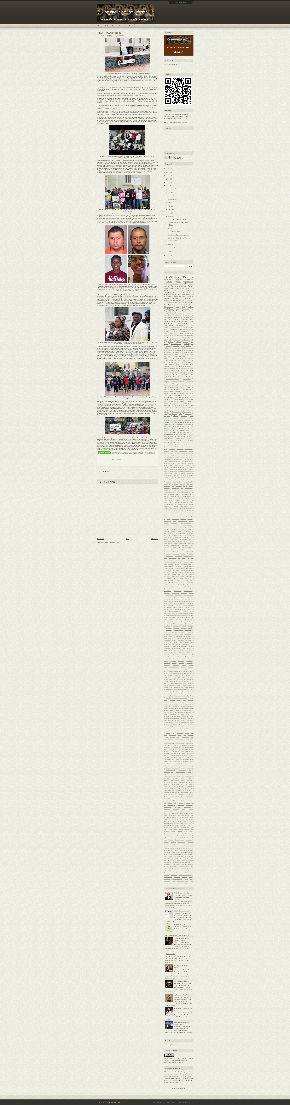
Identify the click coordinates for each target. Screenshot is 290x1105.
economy (168, 346)
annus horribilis (179, 465)
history (185, 391)
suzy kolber (190, 829)
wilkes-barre (173, 436)
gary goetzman (172, 601)
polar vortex (179, 766)
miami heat (168, 702)
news (179, 311)
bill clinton (170, 342)
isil (191, 642)
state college (187, 420)
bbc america (186, 480)
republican (181, 301)
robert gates (189, 786)
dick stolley (172, 552)
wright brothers (168, 438)
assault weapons (168, 473)
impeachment (188, 634)
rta (168, 792)
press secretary (182, 770)
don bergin (183, 554)
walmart (180, 366)
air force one (185, 309)
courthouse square (176, 529)
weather (170, 870)
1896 (191, 440)
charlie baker (189, 508)
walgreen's (186, 866)
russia (182, 792)
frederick (191, 593)
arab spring (189, 467)
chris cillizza (188, 512)
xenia (174, 881)
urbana (180, 428)
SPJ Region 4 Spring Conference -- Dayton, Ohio (182, 925)
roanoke (182, 786)
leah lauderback (168, 675)
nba (172, 724)
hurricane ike (190, 632)
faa (171, 578)
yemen (186, 881)
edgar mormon (167, 562)
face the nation (177, 578)
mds (192, 696)
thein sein (177, 844)
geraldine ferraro (177, 607)
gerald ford (168, 607)
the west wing (182, 842)
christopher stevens (179, 517)
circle (168, 519)
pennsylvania (168, 315)
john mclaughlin (173, 656)
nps (184, 739)
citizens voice (175, 519)
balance (189, 477)
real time (189, 778)
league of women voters (186, 673)
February (171, 248)
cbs (171, 313)
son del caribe (172, 815)
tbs (175, 833)
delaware (173, 547)
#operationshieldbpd (169, 368)
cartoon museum (168, 500)
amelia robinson (178, 459)
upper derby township (188, 860)
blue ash (172, 377)
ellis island (166, 570)
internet (166, 642)
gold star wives (187, 611)
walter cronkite (168, 317)
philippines (185, 761)
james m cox (167, 648)
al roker (183, 453)
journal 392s (172, 401)
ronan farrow (179, 790)
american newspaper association (172, 461)
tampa (185, 831)
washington (183, 868)
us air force (188, 315)
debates (167, 545)
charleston (181, 508)
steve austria (185, 364)
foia (166, 589)
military (187, 708)
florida (165, 389)
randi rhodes (175, 778)
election (177, 313)
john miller (181, 656)
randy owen (167, 416)
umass (183, 286)
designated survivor (168, 550)
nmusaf (183, 410)
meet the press (184, 329)
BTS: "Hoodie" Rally (109, 33)
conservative (190, 381)
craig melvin (188, 529)
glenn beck (181, 609)
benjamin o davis (177, 482)
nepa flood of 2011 (168, 726)
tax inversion (169, 833)
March (170, 244)
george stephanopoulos (188, 605)
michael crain (167, 704)
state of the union (176, 821)
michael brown (177, 702)
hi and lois (169, 350)
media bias (168, 698)
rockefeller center (176, 788)
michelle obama (186, 403)
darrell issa (170, 535)
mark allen (177, 689)
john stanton (177, 658)
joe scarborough (180, 397)
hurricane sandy (178, 393)
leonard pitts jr (187, 675)
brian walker (177, 490)
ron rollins (190, 358)
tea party (187, 422)
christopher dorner (186, 514)
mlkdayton (178, 710)
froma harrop (167, 599)
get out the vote (188, 607)
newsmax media (174, 731)
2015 (168, 175)
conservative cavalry (174, 527)
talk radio (173, 831)
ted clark (180, 833)
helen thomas (167, 626)
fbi (179, 582)
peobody (186, 755)
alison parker (190, 455)
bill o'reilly (181, 375)
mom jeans (178, 712)
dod (192, 344)
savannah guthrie (181, 800)
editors (185, 562)
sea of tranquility (172, 805)
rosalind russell (188, 790)
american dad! (188, 459)
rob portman (184, 416)
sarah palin (183, 418)
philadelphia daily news (175, 759)
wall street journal (185, 432)
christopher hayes (168, 517)
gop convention (189, 613)
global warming (168, 611)
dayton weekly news (139, 452)
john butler (173, 652)
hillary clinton (177, 292)
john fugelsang (185, 654)
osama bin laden (173, 749)
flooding (191, 586)
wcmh (190, 868)
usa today (175, 430)
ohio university (176, 412)
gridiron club (180, 617)
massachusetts (185, 694)
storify (175, 823)
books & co (179, 486)
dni (192, 552)
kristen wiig (183, 669)
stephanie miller (174, 364)
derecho (190, 547)
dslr (179, 558)
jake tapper (189, 646)
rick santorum (185, 333)
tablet (175, 422)
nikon (185, 735)
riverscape (176, 786)
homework (183, 628)
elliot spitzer (189, 568)
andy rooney (190, 463)
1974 (169, 442)
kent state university (174, 667)
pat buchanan (190, 749)
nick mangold (172, 735)
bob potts (189, 484)
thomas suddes (179, 424)
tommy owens (175, 852)
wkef (116, 459)
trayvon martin (148, 453)
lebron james (178, 675)
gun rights (114, 453)
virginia (174, 432)
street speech (183, 825)
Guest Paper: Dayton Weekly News (178, 235)
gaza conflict (189, 601)
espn (182, 346)
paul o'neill (185, 751)
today (179, 325)
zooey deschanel (181, 883)
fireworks (189, 584)
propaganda (166, 774)
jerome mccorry (177, 650)
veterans (189, 430)
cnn (175, 286)
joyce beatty (167, 665)
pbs (190, 356)
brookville (166, 492)
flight (186, 586)
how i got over (179, 630)
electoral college (187, 564)
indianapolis (178, 350)
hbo (174, 311)
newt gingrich (168, 410)
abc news (168, 447)
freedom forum (169, 595)
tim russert (171, 848)
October (170, 196)
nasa (175, 405)
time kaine (183, 848)
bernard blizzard (188, 482)
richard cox (166, 784)
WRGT (148, 404)
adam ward (172, 449)
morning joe (168, 716)
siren (170, 811)
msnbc (169, 281)
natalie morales (180, 720)
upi (173, 366)
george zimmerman (150, 452)
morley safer (181, 714)
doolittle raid (180, 385)
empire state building (185, 572)
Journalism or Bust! (114, 1102)
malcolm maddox (178, 687)
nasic (180, 405)
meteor (184, 700)
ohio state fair (180, 743)
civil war (190, 519)
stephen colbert (168, 422)
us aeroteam (168, 862)
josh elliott (189, 661)
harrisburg (172, 622)
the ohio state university (178, 335)
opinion (188, 292)
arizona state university (181, 469)
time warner (188, 424)
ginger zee (174, 609)
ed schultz (176, 346)
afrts (170, 340)
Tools (114, 26)
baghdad (166, 477)
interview (168, 395)
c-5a (182, 494)
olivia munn (183, 745)
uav (177, 858)
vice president (185, 864)
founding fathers (184, 589)
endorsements (167, 574)
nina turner (190, 735)
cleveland (186, 344)
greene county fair (182, 615)
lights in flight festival (171, 679)
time (177, 848)
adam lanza (186, 447)
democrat (184, 547)
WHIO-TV (116, 407)
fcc (183, 582)
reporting (186, 305)
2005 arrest (134, 215)
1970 (165, 442)
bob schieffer (167, 486)
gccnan (165, 603)
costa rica (166, 529)
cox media (187, 299)
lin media (181, 679)
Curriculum (122, 26)
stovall (190, 823)
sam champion (189, 794)
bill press (178, 342)
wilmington (184, 877)
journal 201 (181, 663)
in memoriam (187, 313)
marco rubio (169, 689)
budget (172, 492)
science (170, 803)
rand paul (166, 778)
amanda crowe (188, 457)
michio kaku (173, 708)
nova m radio (178, 739)
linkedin (179, 681)
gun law (121, 299)
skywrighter (172, 813)
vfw (174, 864)
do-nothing (168, 554)
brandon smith (188, 488)
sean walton (189, 805)
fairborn (187, 288)
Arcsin (168, 1102)
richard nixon (188, 784)
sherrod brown (182, 360)
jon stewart (175, 399)
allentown (174, 457)
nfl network (180, 733)
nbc (174, 301)
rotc (165, 792)
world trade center (177, 879)
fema (170, 584)
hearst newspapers (178, 624)
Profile (107, 26)
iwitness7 (179, 644)
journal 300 (189, 663)
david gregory (187, 383)
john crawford (170, 321)
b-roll (181, 475)
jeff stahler (188, 395)
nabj (165, 720)
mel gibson (172, 700)
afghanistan (166, 451)
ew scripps (166, 578)
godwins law (177, 611)
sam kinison (178, 796)
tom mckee (182, 850)
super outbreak (173, 829)
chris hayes (167, 514)
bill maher (172, 375)
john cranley (189, 652)
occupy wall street (179, 356)
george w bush (174, 389)
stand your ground (138, 453)
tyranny (186, 856)
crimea (172, 531)
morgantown (173, 714)
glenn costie (189, 609)
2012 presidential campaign (183, 442)
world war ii (182, 436)
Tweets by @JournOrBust (171, 65)
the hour (171, 840)
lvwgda (190, 683)
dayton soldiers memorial (180, 543)
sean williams (168, 807)
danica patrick (171, 533)
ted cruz (187, 833)
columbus (178, 288)
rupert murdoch (174, 418)
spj (181, 315)
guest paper (167, 296)
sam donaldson (169, 796)
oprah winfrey (185, 747)
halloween (186, 619)
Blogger (182, 1088)
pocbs (171, 766)
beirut (192, 480)
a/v (188, 277)
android (184, 463)
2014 (168, 179)
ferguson (175, 584)
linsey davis (187, 681)
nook (178, 737)
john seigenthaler (168, 658)
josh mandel (167, 663)
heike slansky (188, 624)
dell (179, 547)
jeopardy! (189, 648)
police (180, 414)
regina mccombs (175, 780)
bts (117, 452)
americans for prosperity (187, 461)
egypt (165, 387)
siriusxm (179, 811)
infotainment (167, 640)
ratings (182, 778)
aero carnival (188, 449)
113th (176, 440)
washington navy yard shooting (172, 434)
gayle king (181, 601)
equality (174, 574)
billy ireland (175, 484)
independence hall (180, 636)
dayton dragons (168, 541)
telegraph (178, 836)
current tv (177, 319)
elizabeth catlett (188, 566)
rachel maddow (174, 333)
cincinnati (181, 303)
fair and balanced (188, 578)
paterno (167, 751)
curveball (183, 531)
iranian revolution (178, 642)
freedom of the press (188, 595)
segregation (177, 807)
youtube (178, 438)
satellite (173, 800)
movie (173, 323)
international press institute (185, 640)
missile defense (169, 710)
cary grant (185, 500)
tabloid (167, 831)
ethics (182, 576)
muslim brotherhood (174, 718)
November (171, 192)
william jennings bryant (185, 875)
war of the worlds (173, 868)
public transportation (187, 774)
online (186, 311)
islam (168, 644)
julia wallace (176, 665)
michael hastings (187, 704)
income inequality (168, 636)
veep (170, 864)
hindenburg (190, 626)
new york (171, 728)
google (173, 613)
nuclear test (167, 741)
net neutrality (186, 726)
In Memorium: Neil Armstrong (183, 1008)
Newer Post (100, 539)
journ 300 (174, 663)
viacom (178, 864)
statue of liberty (187, 821)
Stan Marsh (122, 448)
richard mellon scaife (177, 784)
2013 (168, 182)
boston (190, 486)
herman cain (190, 348)
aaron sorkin (190, 445)
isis (165, 644)
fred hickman (184, 593)
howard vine (188, 630)
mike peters (167, 405)
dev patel (177, 550)
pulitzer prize (188, 414)
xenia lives (180, 881)
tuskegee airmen (179, 856)
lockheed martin (173, 683)
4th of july (171, 445)
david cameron (167, 537)
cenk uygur (190, 377)
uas (173, 858)
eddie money (179, 560)
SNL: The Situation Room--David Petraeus (182, 1023)
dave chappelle (179, 535)
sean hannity (181, 805)
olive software (174, 745)
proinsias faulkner (180, 772)
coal (182, 523)
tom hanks (168, 850)
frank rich (188, 346)
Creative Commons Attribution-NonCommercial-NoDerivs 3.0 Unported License (178, 1060)
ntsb (191, 739)
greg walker (172, 617)
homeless (176, 628)
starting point (175, 819)
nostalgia (170, 739)
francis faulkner (188, 591)
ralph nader (189, 776)
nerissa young (178, 726)
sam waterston (170, 360)
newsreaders (183, 731)
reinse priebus (190, 780)
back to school (188, 475)
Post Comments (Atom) (112, 542)
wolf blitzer (167, 879)
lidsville (191, 677)
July (169, 206)
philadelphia (167, 358)
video (192, 864)
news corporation (186, 408)
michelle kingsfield (187, 706)
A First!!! (170, 228)
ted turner (171, 836)
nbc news (176, 354)
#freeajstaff (188, 366)
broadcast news (187, 490)
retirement (173, 782)
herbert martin (176, 626)
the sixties (173, 842)
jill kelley (189, 650)
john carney (181, 652)
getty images (167, 609)
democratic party (188, 319)
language (176, 671)
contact (183, 527)
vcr (166, 864)
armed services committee (176, 471)
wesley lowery (189, 870)
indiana (189, 636)
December (171, 189)
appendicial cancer (168, 467)
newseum (184, 354)
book (173, 486)
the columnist (176, 838)
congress (185, 327)
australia (170, 475)
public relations (175, 774)
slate (187, 813)
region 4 (183, 358)
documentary (176, 554)
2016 (168, 172)
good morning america (170, 348)
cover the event (107, 408)
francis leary (167, 593)
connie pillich (184, 525)
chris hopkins (176, 514)
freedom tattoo (169, 597)
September (171, 199)
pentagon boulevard (176, 755)
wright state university (175, 338)
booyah (185, 486)
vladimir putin (173, 866)
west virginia (181, 872)
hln (190, 391)
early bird (171, 560)
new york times (180, 296)
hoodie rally (121, 453)
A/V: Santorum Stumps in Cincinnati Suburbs (181, 939)
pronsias (189, 772)
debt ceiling (185, 545)
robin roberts (167, 788)
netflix (186, 405)
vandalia (182, 430)
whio (113, 459)
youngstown (172, 883)
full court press (176, 599)
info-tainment (188, 638)
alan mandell (190, 453)
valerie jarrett (190, 862)
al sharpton (176, 340)
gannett (165, 601)
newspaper (178, 279)
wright (186, 879)
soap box (190, 301)
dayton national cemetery (180, 541)
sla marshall (180, 813)
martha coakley (184, 692)
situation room (186, 811)
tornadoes (191, 852)
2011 (168, 255)
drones (165, 558)
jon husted (184, 658)
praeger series (190, 768)
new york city (176, 408)
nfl (173, 733)
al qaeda (177, 453)
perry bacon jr (173, 414)
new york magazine (181, 728)
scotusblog (181, 803)
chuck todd (176, 299)
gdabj (170, 603)
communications (175, 327)
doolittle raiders (188, 556)
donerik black (178, 556)
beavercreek (171, 303)
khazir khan (190, 667)
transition (179, 854)
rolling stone (171, 790)
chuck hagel (189, 517)
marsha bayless (174, 692)
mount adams (177, 716)
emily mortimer (174, 387)
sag (169, 794)
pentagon (166, 755)
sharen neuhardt (169, 325)
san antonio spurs (174, 798)
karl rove (184, 665)
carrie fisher (178, 498)
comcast (174, 381)
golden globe (167, 613)
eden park (188, 385)
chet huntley (187, 510)
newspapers (184, 331)
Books (131, 26)
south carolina (185, 815)
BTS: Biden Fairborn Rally (182, 911)
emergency (168, 572)
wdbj (165, 870)
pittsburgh (179, 764)
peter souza (182, 757)
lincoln (187, 679)
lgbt (174, 677)
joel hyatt (189, 397)
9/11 (165, 319)
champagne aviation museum (180, 506)
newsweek (190, 731)
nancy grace (171, 720)
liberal (178, 677)
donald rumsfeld (169, 556)
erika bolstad (167, 576)
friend (176, 597)
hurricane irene (169, 634)
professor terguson (168, 772)
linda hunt (172, 681)
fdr (187, 582)
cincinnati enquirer (176, 344)
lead (177, 673)
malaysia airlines (168, 687)
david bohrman (188, 535)
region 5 (183, 780)
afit (172, 451)
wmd (190, 877)
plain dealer (176, 358)
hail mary (178, 619)
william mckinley (168, 877)
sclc (175, 803)
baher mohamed (181, 477)
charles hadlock (172, 508)
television (167, 279)
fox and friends (167, 591)
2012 (168, 186)
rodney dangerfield (187, 788)
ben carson (168, 482)
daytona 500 (190, 543)
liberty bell (185, 677)
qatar (174, 776)
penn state (189, 753)
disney (188, 552)
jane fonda (167, 352)
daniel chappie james (183, 533)
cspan (177, 531)
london (184, 683)
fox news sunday (178, 591)
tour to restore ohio (170, 854)
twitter (175, 290)
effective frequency (175, 564)
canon (178, 496)
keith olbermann (182, 321)
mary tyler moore (176, 694)
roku (165, 790)
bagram (172, 477)
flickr (182, 586)
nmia (176, 410)
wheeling (185, 434)
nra (187, 739)
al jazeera (174, 370)
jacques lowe (180, 646)
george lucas (169, 605)
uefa (181, 858)
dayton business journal (185, 539)
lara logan (183, 671)
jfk (184, 650)
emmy (183, 387)
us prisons (175, 862)
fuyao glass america (187, 599)
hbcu (171, 624)
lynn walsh (167, 685)
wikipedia (166, 875)
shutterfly (184, 809)
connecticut (175, 525)
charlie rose (167, 510)
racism (130, 453)
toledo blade (167, 426)
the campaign (186, 836)
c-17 (177, 494)
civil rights (183, 519)
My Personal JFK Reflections (183, 995)
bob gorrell (182, 484)
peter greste (174, 757)
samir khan (185, 796)
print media (189, 281)
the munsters (189, 840)
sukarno (176, 827)
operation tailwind (175, 747)
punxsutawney (167, 776)
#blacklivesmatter (187, 438)
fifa (180, 584)
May (169, 213)
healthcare (177, 391)
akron (191, 368)
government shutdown (171, 615)
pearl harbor (173, 753)
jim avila (166, 652)
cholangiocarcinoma (169, 512)
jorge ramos (173, 661)
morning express (189, 714)
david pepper (185, 537)
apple (176, 467)
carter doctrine (187, 498)
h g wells (171, 619)
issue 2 (173, 644)
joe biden (184, 352)
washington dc (180, 317)
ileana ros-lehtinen (179, 634)
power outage (175, 768)
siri (174, 811)
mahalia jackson (187, 685)
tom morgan (167, 852)
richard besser (188, 782)
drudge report (172, 558)
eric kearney (189, 574)
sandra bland (183, 798)
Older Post (154, 539)
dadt (189, 531)
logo (180, 683)
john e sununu (175, 654)
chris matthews (186, 379)
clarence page (167, 521)
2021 (168, 169)
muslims (183, 718)
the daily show (186, 838)
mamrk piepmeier (189, 687)
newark (190, 728)
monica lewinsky (187, 712)
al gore (168, 370)
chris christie (179, 512)
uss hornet (182, 862)
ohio (166, 277)
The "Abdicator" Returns (181, 981)
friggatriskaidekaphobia (186, 597)
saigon (174, 794)
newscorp (166, 731)
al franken (170, 453)
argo (173, 469)
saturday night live (184, 323)
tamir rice (179, 831)
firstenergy (176, 586)
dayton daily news (128, 452)
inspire (174, 640)
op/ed (165, 414)
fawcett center (172, 582)
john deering (167, 654)
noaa (167, 737)
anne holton (169, 465)
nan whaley (174, 331)
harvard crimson (182, 622)
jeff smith (183, 648)
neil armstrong (188, 724)
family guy (185, 580)
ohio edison (186, 741)
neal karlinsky (178, 724)
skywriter (190, 418)
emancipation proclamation (186, 570)
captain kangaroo (187, 496)
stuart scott (190, 825)
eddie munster (188, 560)
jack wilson (172, 646)
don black (191, 554)
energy (189, 387)
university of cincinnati (175, 860)
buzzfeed (172, 494)
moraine (166, 714)
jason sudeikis (178, 395)
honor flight (190, 628)
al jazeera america (184, 370)
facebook (190, 307)
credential (166, 531)
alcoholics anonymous (171, 455)
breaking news (167, 490)
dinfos (183, 552)
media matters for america (180, 698)
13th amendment (184, 440)
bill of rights (167, 484)
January (170, 251)
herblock (184, 626)
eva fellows (189, 576)
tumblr (171, 856)
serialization (176, 809)
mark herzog (185, 689)
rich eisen (180, 782)
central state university (172, 379)
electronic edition (168, 566)
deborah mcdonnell (175, 545)
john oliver (189, 656)
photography (172, 764)
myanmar (189, 718)
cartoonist (177, 500)
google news (181, 613)
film (184, 584)
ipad (171, 642)
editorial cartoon (177, 562)
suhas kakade (169, 827)
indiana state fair (168, 638)
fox (191, 589)
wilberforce (174, 875)
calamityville (188, 494)
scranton (188, 803)
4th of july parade (181, 445)
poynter (183, 768)
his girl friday (169, 628)
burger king (180, 492)
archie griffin (167, 469)
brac (182, 488)
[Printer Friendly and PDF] (104, 452)
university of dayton (169, 428)
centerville (173, 504)
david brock (177, 383)
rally (183, 776)
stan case (174, 817)
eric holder (181, 574)
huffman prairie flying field (170, 632)
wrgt (119, 459)
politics (178, 281)
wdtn (153, 453)
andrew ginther (176, 463)
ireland (186, 642)
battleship (178, 480)
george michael (177, 605)
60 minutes (185, 368)
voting (180, 866)
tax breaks (191, 831)
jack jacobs (186, 644)
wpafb (177, 307)
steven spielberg (168, 823)
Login (180, 2)
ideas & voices (189, 393)
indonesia (179, 638)
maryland (166, 403)
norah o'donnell (185, 737)
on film (167, 747)
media (126, 453)
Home (176, 2)
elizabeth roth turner (169, 568)
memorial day (175, 403)
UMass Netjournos (169, 1045)
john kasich (169, 309)
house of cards (168, 393)
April (170, 216)
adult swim (180, 449)
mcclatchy (170, 696)
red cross (175, 416)
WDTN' (125, 404)
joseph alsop (181, 661)
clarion (174, 521)
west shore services (171, 872)
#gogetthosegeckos (168, 440)
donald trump (176, 305)
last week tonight (170, 673)
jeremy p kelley (168, 650)
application (182, 467)
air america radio (183, 451)
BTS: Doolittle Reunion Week (177, 219)
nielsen (179, 735)
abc (170, 319)
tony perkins (184, 852)
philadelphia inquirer (175, 761)
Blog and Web (189, 1102)
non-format (172, 737)
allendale (168, 457)
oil (168, 745)
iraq (190, 350)
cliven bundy (174, 523)
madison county (176, 685)
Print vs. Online (170, 954)
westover (189, 872)
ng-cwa (187, 733)
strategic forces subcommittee (171, 825)
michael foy (177, 704)
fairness (178, 580)
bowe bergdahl (175, 488)
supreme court (182, 829)
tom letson (175, 850)
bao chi (172, 480)
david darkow (176, 537)
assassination (188, 471)
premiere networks (170, 770)
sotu (179, 815)
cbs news (185, 342)
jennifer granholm (168, 397)
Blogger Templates (176, 1102)
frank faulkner (175, 593)
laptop (189, 401)
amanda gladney (168, 459)
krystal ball (190, 669)
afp (176, 451)
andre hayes (168, 463)
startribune (185, 819)
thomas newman (175, 846)
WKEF (144, 404)
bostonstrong (167, 488)
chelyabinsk (177, 510)
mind (192, 708)
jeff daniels (176, 352)
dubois (183, 558)
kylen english (169, 671)
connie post (181, 381)
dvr (188, 558)
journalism (189, 279)
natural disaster (189, 722)
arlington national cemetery (177, 372)
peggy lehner (182, 753)
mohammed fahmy (168, 712)
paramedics (182, 749)
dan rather (169, 383)
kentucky (183, 667)
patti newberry (176, 751)
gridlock (188, 617)
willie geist (177, 877)
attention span (182, 473)
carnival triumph (168, 498)
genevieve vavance (188, 603)
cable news (186, 294)
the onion (166, 842)
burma (186, 492)
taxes (181, 422)
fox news (166, 301)
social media (181, 362)
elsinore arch (175, 570)
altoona (180, 457)
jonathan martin (184, 399)
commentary (188, 523)
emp (176, 572)
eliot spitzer (178, 566)
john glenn (167, 399)
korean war (175, 669)
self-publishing (187, 807)
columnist (166, 381)
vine (167, 866)
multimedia (185, 716)
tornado (177, 426)
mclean (187, 696)
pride (190, 770)
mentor (178, 700)
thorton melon (185, 846)
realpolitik (166, 780)
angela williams (186, 340)
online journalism (186, 412)
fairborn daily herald (169, 580)
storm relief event (182, 823)
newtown (168, 733)
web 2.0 (176, 870)
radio (176, 315)
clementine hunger (182, 521)
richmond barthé (168, 786)
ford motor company (174, 589)
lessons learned (167, 677)
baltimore (166, 480)
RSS (184, 2)
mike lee (181, 708)
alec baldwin (182, 455)
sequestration (167, 809)
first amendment (168, 586)
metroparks (190, 700)
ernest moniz (175, 576)
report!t (167, 782)
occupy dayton (176, 741)
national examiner (179, 722)
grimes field (181, 348)
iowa (185, 350)
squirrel (167, 817)
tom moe (189, 850)
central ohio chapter (182, 504)
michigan (166, 708)
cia (164, 519)
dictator (178, 552)
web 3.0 (182, 870)
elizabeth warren (180, 568)
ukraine (186, 858)
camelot (166, 496)
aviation (176, 475)
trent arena (186, 854)
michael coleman (187, 702)
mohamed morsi (188, 710)
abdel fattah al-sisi (176, 447)
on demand (190, 745)
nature (167, 724)
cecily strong (183, 502)
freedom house (178, 595)
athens (175, 473)
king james (168, 669)
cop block (189, 527)
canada (172, 496)
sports (192, 815)
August (170, 203)
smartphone (169, 420)
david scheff (174, 539)
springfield (178, 420)
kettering (182, 401)
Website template (158, 1102)
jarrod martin (175, 648)
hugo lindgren (182, 632)
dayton (120, 452)
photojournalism (169, 294)
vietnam (166, 432)
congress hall (167, 525)
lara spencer (190, 671)
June (169, 209)
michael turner (176, 706)
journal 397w (173, 329)
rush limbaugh (175, 792)
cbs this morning (180, 377)
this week (185, 844)
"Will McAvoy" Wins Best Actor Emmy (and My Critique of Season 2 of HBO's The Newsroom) (183, 896)
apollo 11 (188, 465)
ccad (176, 502)
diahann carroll (185, 550)
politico (186, 766)
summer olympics (184, 827)
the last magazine (179, 840)
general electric (178, 603)
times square (190, 848)
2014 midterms (187, 338)
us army (187, 428)
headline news (168, 391)
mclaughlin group (179, 696)
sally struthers (181, 794)
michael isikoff (167, 706)
